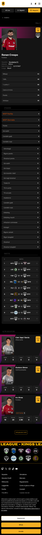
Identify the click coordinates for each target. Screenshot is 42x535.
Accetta (21, 531)
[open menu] (39, 4)
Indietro (6, 17)
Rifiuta (21, 525)
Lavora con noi (24, 493)
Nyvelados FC (13, 62)
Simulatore (23, 474)
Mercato (22, 478)
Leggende (5, 485)
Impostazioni (21, 518)
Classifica (5, 493)
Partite (4, 489)
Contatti (22, 489)
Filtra (37, 23)
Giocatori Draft (6, 478)
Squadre (4, 474)
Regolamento (24, 482)
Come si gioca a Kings (27, 485)
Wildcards (5, 482)
